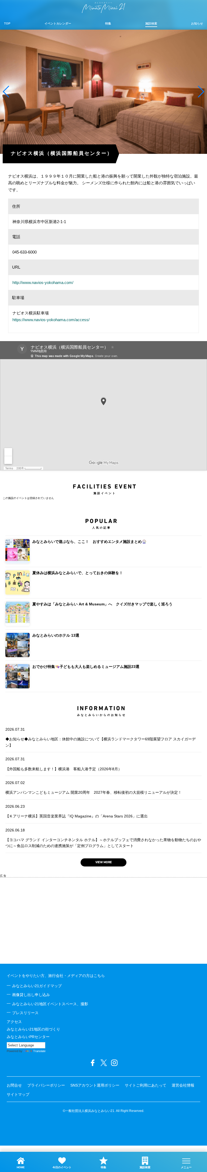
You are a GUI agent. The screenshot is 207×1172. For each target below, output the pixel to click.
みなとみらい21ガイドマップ (37, 986)
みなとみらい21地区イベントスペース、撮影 (50, 1004)
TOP (7, 23)
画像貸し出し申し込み (31, 995)
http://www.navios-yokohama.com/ (42, 282)
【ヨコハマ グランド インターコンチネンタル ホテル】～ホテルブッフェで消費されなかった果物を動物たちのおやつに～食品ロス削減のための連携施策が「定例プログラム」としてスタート (103, 838)
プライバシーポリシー (46, 1085)
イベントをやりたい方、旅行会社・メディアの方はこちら (56, 975)
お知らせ (197, 23)
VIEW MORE (103, 862)
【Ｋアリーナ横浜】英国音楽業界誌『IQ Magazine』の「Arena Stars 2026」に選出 (76, 811)
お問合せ (14, 1085)
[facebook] (93, 1063)
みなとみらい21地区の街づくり (33, 1029)
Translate (39, 1051)
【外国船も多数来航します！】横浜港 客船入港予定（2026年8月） (63, 764)
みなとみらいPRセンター (28, 1037)
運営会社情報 (183, 1085)
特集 (108, 23)
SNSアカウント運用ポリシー (94, 1085)
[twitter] (103, 1063)
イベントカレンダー (57, 23)
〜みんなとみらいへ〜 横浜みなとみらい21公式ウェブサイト (103, 7)
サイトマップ (18, 1094)
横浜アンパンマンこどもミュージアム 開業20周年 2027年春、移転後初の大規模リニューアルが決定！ (93, 788)
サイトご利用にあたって (145, 1085)
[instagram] (114, 1063)
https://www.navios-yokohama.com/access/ (50, 319)
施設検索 (151, 23)
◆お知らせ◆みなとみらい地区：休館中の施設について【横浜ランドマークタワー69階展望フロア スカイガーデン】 (100, 737)
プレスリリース (25, 1013)
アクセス (14, 1022)
